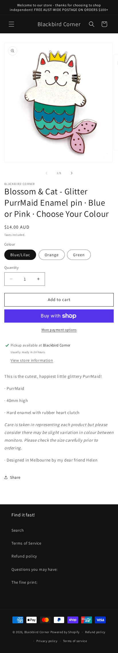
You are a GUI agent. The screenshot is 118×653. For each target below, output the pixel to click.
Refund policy (24, 556)
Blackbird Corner (37, 632)
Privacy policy (47, 641)
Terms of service (75, 641)
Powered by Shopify (65, 632)
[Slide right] (71, 173)
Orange (52, 254)
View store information (32, 360)
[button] (11, 24)
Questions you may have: (34, 569)
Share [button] (15, 477)
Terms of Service (26, 543)
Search (17, 530)
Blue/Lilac (20, 254)
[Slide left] (46, 173)
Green (79, 254)
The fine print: (24, 582)
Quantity (11, 267)
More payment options (59, 330)
